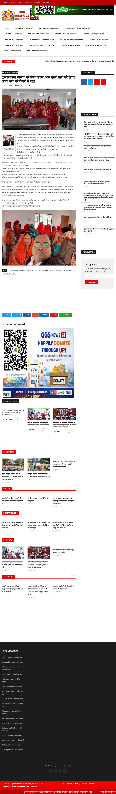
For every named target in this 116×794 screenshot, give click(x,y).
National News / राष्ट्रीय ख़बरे (49, 28)
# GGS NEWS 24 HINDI (9, 273)
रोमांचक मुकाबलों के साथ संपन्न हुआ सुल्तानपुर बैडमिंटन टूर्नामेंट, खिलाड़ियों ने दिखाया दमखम (63, 500)
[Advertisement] (39, 293)
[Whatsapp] (112, 2)
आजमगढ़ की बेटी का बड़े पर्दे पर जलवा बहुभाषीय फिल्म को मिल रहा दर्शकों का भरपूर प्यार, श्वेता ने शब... (63, 525)
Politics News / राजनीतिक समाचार (38, 34)
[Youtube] (109, 2)
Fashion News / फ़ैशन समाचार (70, 45)
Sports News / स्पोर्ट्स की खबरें (14, 39)
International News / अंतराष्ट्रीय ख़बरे (77, 28)
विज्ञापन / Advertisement (13, 51)
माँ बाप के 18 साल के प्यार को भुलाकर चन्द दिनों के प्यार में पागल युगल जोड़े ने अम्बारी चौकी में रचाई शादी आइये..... (98, 124)
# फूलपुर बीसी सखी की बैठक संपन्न (17, 270)
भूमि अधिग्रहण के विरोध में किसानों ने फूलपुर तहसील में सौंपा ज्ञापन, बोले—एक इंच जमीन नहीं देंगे (12, 589)
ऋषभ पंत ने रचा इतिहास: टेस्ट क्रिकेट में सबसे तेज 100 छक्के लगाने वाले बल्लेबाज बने (12, 500)
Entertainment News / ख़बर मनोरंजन (41, 39)
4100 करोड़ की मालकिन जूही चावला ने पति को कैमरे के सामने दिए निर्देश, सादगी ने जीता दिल (12, 525)
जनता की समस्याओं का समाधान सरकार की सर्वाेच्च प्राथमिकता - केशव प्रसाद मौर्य (38, 424)
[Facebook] (102, 2)
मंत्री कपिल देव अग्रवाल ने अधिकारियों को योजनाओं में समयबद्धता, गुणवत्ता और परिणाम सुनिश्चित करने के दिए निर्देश (64, 425)
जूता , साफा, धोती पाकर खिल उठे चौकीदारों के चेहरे (98, 217)
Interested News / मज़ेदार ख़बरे (96, 45)
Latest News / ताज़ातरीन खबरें (24, 28)
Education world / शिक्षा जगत (65, 34)
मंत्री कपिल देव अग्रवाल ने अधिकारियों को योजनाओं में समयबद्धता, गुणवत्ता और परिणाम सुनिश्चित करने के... (38, 564)
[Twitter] (105, 2)
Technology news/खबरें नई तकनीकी (71, 39)
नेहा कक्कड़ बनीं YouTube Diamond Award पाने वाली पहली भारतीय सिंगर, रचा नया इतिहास (39, 525)
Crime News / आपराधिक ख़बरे (13, 34)
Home (7, 28)
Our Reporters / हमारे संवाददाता (37, 51)
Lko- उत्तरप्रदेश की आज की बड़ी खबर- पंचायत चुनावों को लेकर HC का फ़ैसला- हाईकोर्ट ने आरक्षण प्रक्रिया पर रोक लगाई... (98, 207)
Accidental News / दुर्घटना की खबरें (93, 34)
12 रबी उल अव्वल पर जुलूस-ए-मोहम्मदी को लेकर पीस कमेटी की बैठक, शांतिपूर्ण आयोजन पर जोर (13, 412)
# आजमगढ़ (59, 270)
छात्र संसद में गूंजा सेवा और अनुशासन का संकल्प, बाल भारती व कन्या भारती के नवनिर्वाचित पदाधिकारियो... (64, 464)
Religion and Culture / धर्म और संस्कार (42, 45)
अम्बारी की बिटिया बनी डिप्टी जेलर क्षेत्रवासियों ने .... (98, 170)
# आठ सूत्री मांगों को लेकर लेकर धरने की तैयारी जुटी (41, 270)
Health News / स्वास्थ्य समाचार (14, 45)
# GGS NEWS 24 (69, 270)
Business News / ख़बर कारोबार (98, 39)
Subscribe (91, 282)
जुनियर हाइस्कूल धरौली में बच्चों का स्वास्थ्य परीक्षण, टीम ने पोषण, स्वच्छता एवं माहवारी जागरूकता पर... (12, 476)
